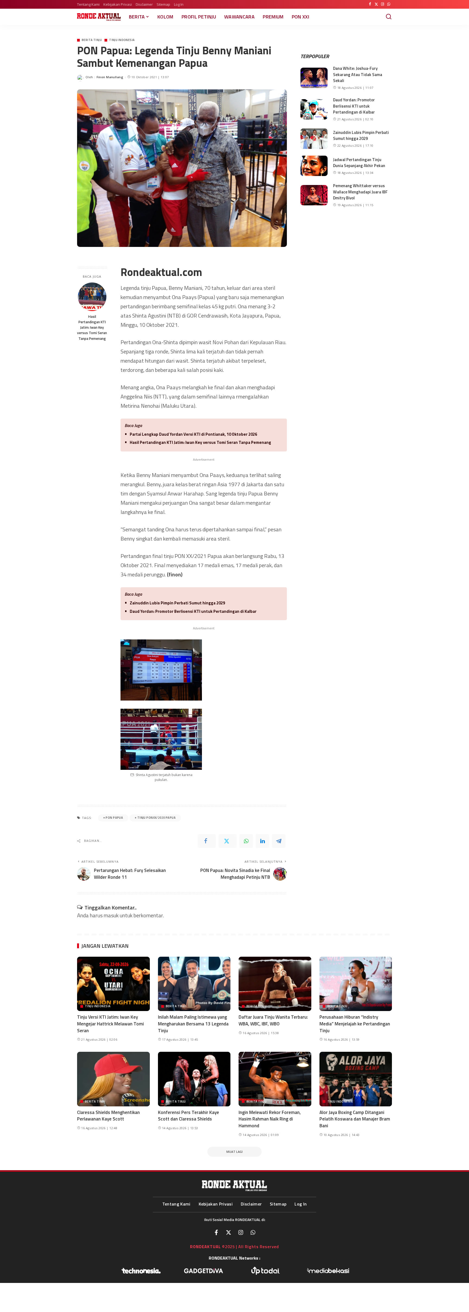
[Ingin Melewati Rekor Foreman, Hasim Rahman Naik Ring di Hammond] (275, 1079)
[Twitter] (376, 4)
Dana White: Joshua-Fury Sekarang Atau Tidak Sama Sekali (357, 74)
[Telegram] (279, 841)
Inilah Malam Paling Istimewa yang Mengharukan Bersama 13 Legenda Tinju (193, 1023)
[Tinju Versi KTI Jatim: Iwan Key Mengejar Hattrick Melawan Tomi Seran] (113, 984)
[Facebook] (370, 4)
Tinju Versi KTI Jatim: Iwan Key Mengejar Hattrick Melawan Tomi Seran (110, 1023)
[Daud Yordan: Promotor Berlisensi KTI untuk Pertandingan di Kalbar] (314, 109)
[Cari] (388, 17)
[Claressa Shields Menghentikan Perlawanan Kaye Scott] (113, 1079)
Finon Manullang (110, 77)
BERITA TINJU (92, 40)
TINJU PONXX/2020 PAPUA (156, 817)
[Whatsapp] (253, 1232)
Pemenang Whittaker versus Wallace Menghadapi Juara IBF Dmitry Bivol (360, 192)
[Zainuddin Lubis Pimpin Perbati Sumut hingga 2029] (314, 138)
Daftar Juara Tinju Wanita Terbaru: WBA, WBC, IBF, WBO (273, 1020)
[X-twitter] (228, 1232)
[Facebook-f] (216, 1232)
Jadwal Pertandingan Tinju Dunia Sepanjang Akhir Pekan (359, 162)
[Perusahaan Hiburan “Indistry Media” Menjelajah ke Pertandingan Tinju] (355, 984)
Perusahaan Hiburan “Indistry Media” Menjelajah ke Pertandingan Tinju (354, 1023)
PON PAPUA (114, 817)
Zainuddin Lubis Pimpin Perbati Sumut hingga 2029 (177, 603)
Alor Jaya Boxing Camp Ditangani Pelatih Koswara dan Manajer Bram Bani (354, 1119)
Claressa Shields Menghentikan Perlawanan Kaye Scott (108, 1116)
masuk (111, 915)
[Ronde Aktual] (99, 17)
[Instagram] (382, 4)
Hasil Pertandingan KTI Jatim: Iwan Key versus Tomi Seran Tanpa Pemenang (92, 327)
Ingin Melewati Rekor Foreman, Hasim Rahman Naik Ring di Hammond (270, 1119)
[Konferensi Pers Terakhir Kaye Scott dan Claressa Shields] (194, 1079)
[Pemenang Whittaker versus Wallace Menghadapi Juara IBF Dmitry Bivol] (314, 195)
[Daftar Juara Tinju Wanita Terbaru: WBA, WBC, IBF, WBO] (275, 984)
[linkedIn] (262, 841)
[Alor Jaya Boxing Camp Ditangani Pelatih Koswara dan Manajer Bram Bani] (355, 1079)
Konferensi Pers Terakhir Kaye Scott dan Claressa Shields (188, 1116)
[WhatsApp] (389, 4)
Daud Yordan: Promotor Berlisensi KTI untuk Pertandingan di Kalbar (193, 611)
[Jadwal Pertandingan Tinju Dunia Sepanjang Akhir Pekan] (314, 166)
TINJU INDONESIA (122, 40)
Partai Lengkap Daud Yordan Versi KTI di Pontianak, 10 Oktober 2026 (193, 434)
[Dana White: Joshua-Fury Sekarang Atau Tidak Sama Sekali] (314, 78)
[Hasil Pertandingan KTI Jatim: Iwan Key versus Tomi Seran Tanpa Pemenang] (92, 297)
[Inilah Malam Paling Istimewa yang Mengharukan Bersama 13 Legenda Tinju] (194, 984)
